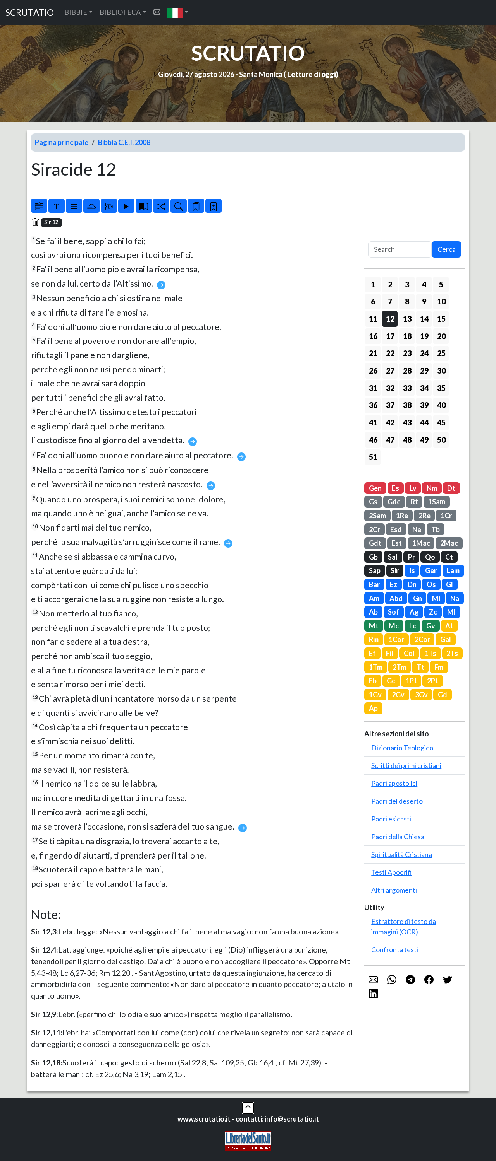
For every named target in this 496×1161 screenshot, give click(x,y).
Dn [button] (412, 584)
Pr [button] (411, 557)
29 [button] (424, 370)
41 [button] (373, 422)
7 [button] (390, 301)
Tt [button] (420, 667)
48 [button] (407, 439)
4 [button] (424, 284)
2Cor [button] (422, 639)
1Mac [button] (421, 543)
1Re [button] (402, 515)
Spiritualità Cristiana (401, 854)
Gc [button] (391, 680)
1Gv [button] (375, 694)
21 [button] (373, 353)
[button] (178, 12)
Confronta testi (394, 949)
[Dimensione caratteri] (56, 206)
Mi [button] (436, 598)
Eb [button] (373, 680)
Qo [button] (430, 557)
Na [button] (454, 598)
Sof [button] (393, 612)
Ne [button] (416, 529)
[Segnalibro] (196, 206)
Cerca (446, 249)
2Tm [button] (399, 667)
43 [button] (407, 422)
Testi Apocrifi (391, 872)
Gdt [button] (375, 543)
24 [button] (424, 353)
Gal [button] (445, 639)
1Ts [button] (430, 653)
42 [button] (390, 422)
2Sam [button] (377, 515)
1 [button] (373, 284)
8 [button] (407, 301)
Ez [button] (393, 584)
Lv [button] (413, 488)
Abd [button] (396, 598)
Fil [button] (389, 653)
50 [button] (441, 439)
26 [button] (373, 370)
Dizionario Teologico (402, 747)
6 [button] (373, 301)
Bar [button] (374, 584)
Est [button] (396, 543)
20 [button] (441, 336)
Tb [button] (435, 529)
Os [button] (431, 584)
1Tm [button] (375, 667)
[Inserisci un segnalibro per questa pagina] (213, 206)
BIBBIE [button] (75, 12)
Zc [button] (433, 612)
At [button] (449, 625)
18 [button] (407, 336)
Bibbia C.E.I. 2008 (124, 142)
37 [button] (390, 405)
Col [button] (409, 653)
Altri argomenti (394, 890)
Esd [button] (396, 529)
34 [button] (424, 388)
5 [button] (441, 284)
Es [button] (395, 488)
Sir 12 (51, 222)
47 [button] (390, 439)
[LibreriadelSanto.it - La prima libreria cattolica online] (248, 1139)
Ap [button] (373, 708)
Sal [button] (393, 557)
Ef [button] (372, 653)
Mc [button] (394, 625)
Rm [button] (374, 639)
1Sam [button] (436, 501)
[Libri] (39, 206)
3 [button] (407, 284)
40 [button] (441, 405)
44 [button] (424, 422)
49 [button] (424, 439)
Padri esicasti (391, 818)
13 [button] (407, 318)
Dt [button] (451, 488)
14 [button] (424, 318)
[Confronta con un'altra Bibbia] (144, 206)
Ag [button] (414, 612)
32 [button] (390, 388)
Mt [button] (374, 625)
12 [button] (390, 318)
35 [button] (441, 388)
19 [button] (424, 336)
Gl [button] (449, 584)
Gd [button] (442, 694)
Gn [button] (417, 598)
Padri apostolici (394, 783)
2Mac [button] (449, 543)
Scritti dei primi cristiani (406, 765)
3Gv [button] (421, 694)
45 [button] (441, 422)
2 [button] (390, 284)
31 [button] (373, 388)
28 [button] (407, 370)
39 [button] (424, 405)
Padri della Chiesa (397, 836)
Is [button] (412, 570)
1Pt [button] (411, 680)
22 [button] (390, 353)
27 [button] (390, 370)
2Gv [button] (398, 694)
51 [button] (373, 456)
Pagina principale (61, 142)
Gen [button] (375, 488)
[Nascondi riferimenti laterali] (91, 206)
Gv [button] (430, 625)
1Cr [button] (446, 515)
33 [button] (407, 388)
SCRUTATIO (29, 12)
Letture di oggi (311, 74)
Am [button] (374, 598)
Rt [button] (414, 501)
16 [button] (373, 336)
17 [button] (390, 336)
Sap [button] (375, 570)
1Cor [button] (396, 639)
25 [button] (441, 353)
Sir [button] (395, 570)
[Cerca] (178, 206)
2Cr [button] (374, 529)
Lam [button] (453, 570)
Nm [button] (432, 488)
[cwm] (157, 12)
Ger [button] (431, 570)
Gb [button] (373, 557)
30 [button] (441, 370)
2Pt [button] (432, 680)
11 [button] (373, 318)
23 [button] (407, 353)
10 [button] (441, 301)
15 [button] (441, 318)
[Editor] (109, 206)
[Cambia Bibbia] (161, 206)
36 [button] (373, 405)
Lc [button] (412, 625)
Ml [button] (451, 612)
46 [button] (373, 439)
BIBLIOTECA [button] (120, 12)
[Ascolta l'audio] (126, 206)
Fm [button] (438, 667)
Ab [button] (373, 612)
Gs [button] (373, 501)
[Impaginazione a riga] (74, 206)
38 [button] (407, 405)
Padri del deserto (397, 801)
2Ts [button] (452, 653)
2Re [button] (424, 515)
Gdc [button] (394, 501)
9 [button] (424, 301)
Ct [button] (449, 557)
